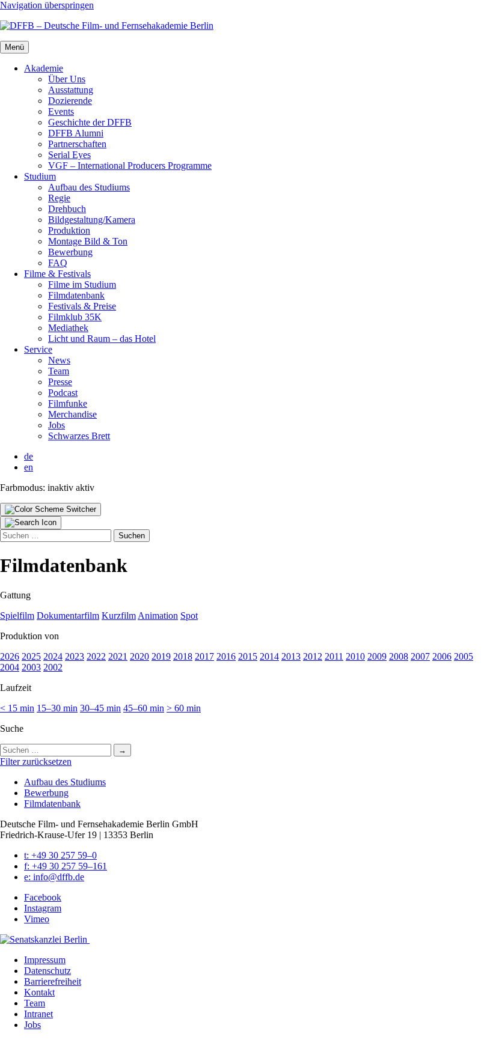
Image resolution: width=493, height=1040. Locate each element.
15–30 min (57, 708)
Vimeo (36, 919)
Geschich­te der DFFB (90, 122)
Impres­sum (45, 960)
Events (61, 111)
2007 (420, 656)
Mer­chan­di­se (72, 414)
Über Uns (66, 79)
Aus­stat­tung (70, 90)
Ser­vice (38, 349)
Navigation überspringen (47, 5)
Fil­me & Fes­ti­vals (57, 274)
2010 (355, 656)
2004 (9, 667)
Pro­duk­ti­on (69, 230)
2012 (312, 656)
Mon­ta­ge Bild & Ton (87, 241)
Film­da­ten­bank (76, 295)
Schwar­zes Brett (79, 436)
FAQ (57, 263)
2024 (53, 656)
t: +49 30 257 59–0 (60, 855)
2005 (463, 656)
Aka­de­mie (43, 68)
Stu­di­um (40, 176)
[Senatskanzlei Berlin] (45, 939)
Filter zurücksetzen (36, 761)
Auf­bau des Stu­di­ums (89, 187)
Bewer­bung (70, 252)
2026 (9, 656)
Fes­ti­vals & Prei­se (82, 306)
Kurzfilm (119, 615)
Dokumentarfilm (68, 615)
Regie (59, 198)
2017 (204, 656)
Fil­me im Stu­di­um (82, 284)
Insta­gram (42, 908)
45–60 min (143, 708)
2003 (31, 667)
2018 (182, 656)
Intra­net (38, 1014)
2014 (269, 656)
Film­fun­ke (67, 403)
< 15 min (17, 708)
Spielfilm (17, 615)
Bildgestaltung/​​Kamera (91, 219)
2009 (377, 656)
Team (58, 371)
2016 (226, 656)
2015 (247, 656)
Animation (158, 615)
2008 (398, 656)
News (59, 360)
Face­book (42, 897)
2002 (53, 667)
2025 (31, 656)
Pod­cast (63, 393)
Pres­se (60, 382)
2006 (442, 656)
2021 (117, 656)
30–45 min (100, 708)
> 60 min (184, 708)
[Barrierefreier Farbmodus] (50, 509)
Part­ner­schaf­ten (77, 144)
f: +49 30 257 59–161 (65, 866)
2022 (96, 656)
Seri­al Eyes (69, 155)
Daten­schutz (47, 970)
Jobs (56, 425)
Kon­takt (39, 992)
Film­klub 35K (75, 317)
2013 (291, 656)
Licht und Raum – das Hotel (102, 338)
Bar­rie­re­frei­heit (52, 981)
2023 (74, 656)
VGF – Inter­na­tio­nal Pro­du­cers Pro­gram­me (130, 165)
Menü (14, 47)
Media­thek (68, 328)
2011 (334, 656)
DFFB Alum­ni (75, 133)
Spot (189, 615)
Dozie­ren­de (70, 101)
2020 (139, 656)
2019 (161, 656)
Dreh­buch (67, 209)
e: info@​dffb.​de (54, 877)
